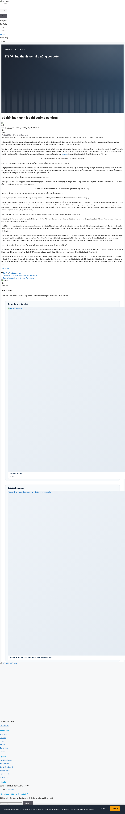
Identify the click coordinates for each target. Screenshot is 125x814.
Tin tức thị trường (15, 273)
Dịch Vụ (2, 31)
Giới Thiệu (3, 24)
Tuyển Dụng (4, 38)
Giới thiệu (3, 738)
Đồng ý (115, 809)
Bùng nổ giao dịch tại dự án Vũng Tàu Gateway (19, 278)
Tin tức (2, 745)
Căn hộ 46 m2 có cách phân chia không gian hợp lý (20, 275)
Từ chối (103, 809)
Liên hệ (2, 751)
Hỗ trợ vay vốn (5, 774)
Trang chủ (3, 21)
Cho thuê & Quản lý (6, 767)
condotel (65, 154)
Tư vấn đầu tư (5, 770)
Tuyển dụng (4, 748)
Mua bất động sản (6, 760)
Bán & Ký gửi (4, 764)
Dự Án (2, 27)
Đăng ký (28, 803)
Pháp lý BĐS (4, 777)
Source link (5, 268)
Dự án (2, 741)
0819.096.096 (4, 726)
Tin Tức (2, 34)
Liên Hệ (2, 41)
